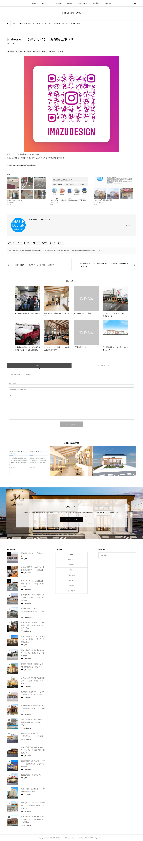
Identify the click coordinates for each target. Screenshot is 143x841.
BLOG (69, 3)
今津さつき (71, 570)
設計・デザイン (36, 250)
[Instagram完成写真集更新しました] (114, 188)
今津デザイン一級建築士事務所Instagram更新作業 (68, 200)
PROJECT (71, 559)
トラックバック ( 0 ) (103, 365)
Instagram (57, 3)
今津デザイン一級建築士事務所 (73, 250)
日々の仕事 (28, 250)
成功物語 (71, 585)
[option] (28, 461)
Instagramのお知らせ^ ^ (15, 200)
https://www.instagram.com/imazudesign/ (21, 165)
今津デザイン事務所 (89, 250)
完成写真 (71, 580)
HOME (34, 3)
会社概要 (96, 3)
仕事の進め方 (82, 3)
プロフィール (125, 225)
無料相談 (108, 3)
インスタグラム (58, 250)
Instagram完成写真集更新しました (106, 200)
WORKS (45, 3)
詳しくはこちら (71, 519)
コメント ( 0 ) (39, 365)
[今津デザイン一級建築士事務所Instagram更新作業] (70, 188)
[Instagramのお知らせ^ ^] (27, 188)
